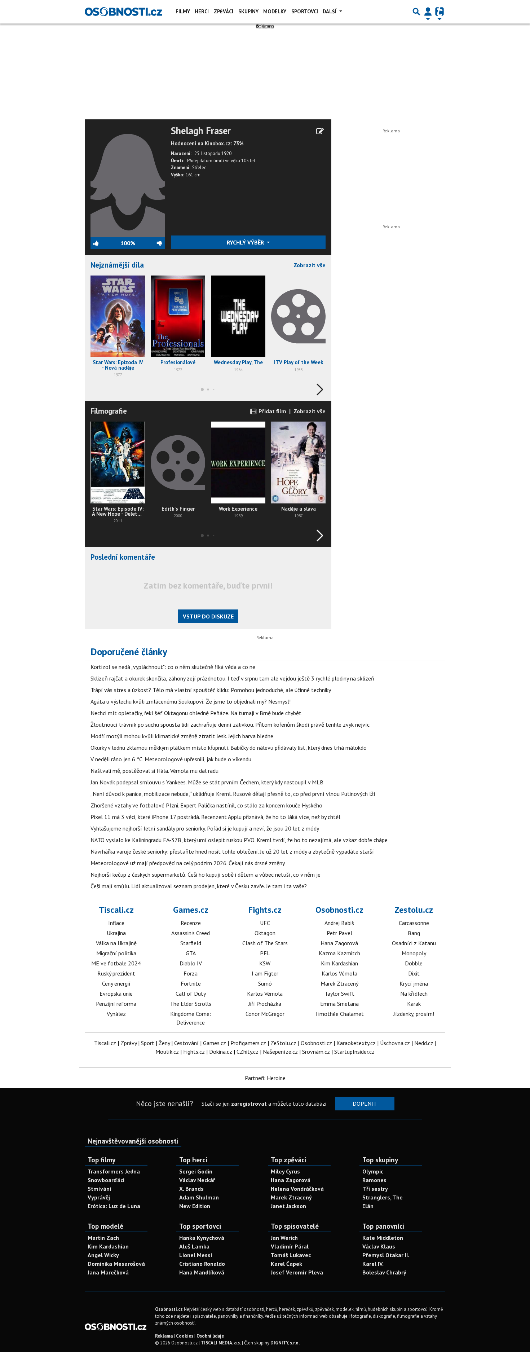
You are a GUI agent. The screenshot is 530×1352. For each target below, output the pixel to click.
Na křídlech (414, 993)
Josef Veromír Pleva (297, 1272)
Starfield (190, 943)
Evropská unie (116, 993)
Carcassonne (414, 922)
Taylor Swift (339, 993)
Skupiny (248, 11)
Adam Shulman (199, 1197)
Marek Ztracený (339, 983)
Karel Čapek (286, 1263)
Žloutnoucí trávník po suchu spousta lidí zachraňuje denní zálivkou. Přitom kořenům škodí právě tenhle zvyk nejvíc (230, 724)
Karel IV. (373, 1263)
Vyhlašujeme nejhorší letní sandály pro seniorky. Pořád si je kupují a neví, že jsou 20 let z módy (204, 828)
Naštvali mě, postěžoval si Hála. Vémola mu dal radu (154, 770)
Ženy (164, 1043)
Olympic (372, 1171)
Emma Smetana (339, 1003)
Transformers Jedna (114, 1171)
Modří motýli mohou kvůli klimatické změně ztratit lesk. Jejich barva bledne (181, 736)
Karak (414, 1003)
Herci (202, 11)
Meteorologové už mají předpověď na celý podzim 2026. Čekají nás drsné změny (187, 863)
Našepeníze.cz (280, 1051)
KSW (264, 963)
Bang (414, 933)
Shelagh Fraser (201, 131)
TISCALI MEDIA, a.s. (221, 1343)
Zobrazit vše (309, 265)
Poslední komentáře (122, 557)
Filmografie (108, 411)
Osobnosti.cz (339, 909)
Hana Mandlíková (201, 1272)
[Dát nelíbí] (150, 243)
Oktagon (265, 933)
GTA (191, 953)
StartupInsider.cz (354, 1051)
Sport (147, 1043)
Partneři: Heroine (265, 1078)
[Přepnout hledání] (416, 11)
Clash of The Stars (265, 943)
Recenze (191, 922)
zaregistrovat (249, 1103)
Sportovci (304, 11)
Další (330, 11)
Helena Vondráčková (297, 1188)
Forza (191, 973)
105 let (248, 161)
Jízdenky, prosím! (413, 1013)
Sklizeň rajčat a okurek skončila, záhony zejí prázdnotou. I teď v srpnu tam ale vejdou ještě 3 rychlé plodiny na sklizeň (232, 678)
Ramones (374, 1180)
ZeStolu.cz (283, 1043)
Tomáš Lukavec (291, 1255)
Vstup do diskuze (208, 616)
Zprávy (128, 1043)
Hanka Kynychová (201, 1237)
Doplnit (365, 1103)
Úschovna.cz (395, 1043)
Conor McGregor (265, 1013)
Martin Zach (103, 1237)
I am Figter (265, 973)
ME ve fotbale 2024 (116, 963)
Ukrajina (116, 933)
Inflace (116, 922)
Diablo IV (191, 963)
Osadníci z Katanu (414, 943)
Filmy (183, 11)
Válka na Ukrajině (116, 943)
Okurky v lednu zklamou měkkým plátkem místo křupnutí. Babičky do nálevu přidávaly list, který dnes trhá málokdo (228, 747)
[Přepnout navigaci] (428, 11)
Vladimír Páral (290, 1246)
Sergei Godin (195, 1171)
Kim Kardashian (339, 963)
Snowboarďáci (106, 1180)
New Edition (194, 1206)
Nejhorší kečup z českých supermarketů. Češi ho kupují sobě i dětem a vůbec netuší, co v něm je (205, 874)
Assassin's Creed (190, 933)
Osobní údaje (210, 1336)
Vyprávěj (99, 1197)
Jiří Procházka (264, 1003)
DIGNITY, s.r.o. (285, 1343)
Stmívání (99, 1188)
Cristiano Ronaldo (202, 1263)
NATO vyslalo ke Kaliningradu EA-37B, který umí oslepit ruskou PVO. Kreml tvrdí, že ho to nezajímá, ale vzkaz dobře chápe (239, 840)
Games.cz (190, 909)
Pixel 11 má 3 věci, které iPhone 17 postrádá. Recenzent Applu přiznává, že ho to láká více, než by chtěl (215, 816)
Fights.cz (265, 909)
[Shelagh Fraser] (127, 180)
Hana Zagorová (339, 943)
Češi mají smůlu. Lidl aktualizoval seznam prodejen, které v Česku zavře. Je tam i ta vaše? (198, 886)
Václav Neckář (197, 1180)
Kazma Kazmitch (339, 953)
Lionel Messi (195, 1255)
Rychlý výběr (246, 242)
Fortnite (191, 983)
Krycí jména (413, 983)
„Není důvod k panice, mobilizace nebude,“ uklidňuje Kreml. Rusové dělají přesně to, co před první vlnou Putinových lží (232, 793)
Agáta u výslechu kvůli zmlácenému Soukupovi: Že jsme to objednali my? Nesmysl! (190, 701)
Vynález (116, 1013)
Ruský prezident (116, 973)
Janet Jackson (288, 1206)
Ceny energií (116, 983)
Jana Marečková (108, 1272)
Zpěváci (223, 11)
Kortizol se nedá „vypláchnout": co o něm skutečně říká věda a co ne (172, 666)
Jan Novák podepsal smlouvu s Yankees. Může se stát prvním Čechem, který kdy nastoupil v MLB (206, 782)
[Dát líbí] (105, 243)
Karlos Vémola (265, 993)
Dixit (414, 973)
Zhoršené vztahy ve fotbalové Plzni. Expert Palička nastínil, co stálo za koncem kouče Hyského (206, 805)
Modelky (274, 11)
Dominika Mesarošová (116, 1263)
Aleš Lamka (194, 1246)
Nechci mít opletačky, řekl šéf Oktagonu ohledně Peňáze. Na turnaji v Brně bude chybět (195, 713)
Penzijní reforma (116, 1003)
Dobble (414, 963)
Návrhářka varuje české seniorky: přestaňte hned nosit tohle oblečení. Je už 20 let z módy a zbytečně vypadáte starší (232, 851)
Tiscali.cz (116, 909)
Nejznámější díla (117, 265)
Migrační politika (116, 953)
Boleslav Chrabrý (384, 1272)
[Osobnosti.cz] (123, 11)
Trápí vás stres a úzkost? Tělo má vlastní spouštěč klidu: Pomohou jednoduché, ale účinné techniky (210, 689)
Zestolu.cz (413, 909)
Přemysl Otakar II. (385, 1255)
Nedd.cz (423, 1043)
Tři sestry (375, 1188)
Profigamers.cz (248, 1043)
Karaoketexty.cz (356, 1043)
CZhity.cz (248, 1051)
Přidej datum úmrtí (205, 161)
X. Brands (191, 1188)
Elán (368, 1206)
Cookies (184, 1336)
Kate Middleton (382, 1237)
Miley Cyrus (285, 1171)
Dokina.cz (220, 1051)
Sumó (265, 983)
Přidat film (271, 411)
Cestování (186, 1043)
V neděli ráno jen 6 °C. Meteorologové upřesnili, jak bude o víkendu (170, 759)
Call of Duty (191, 993)
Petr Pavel (339, 933)
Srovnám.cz (316, 1051)
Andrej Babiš (339, 922)
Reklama (164, 1336)
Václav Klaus (378, 1246)
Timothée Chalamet (339, 1013)
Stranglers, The (382, 1197)
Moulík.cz (167, 1051)
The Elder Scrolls (190, 1003)
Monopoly (414, 953)
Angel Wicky (103, 1255)
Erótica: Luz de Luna (114, 1206)
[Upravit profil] (320, 131)
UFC (265, 922)
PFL (265, 953)
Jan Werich (284, 1237)
